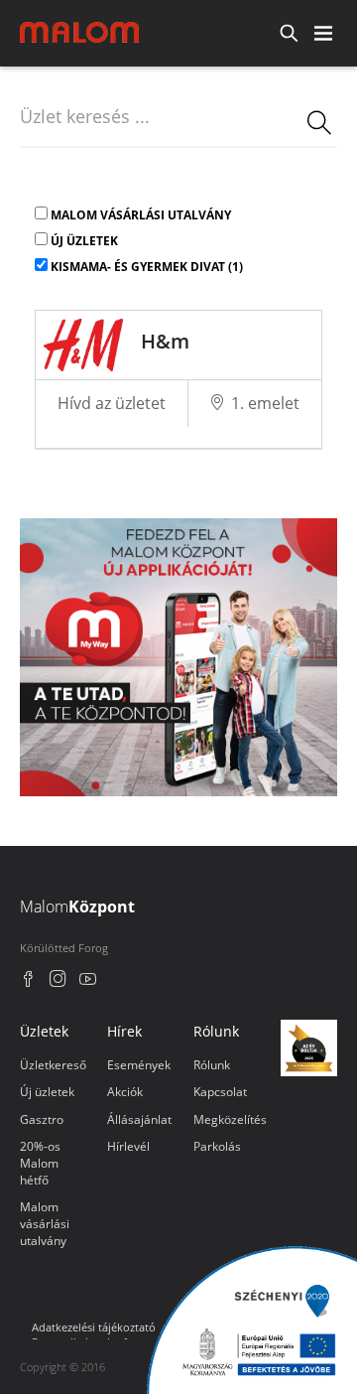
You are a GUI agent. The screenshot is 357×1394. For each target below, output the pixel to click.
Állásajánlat (139, 1119)
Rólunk (211, 1064)
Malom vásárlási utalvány (141, 215)
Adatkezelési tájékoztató (94, 1327)
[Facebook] (28, 981)
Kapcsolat (220, 1091)
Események (139, 1064)
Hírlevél (128, 1146)
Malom (77, 906)
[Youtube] (87, 981)
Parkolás (217, 1146)
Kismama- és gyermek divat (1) (147, 266)
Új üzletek (84, 240)
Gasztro (41, 1119)
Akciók (125, 1091)
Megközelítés (230, 1119)
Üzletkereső (53, 1064)
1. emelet (265, 403)
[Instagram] (58, 981)
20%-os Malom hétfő (40, 1163)
